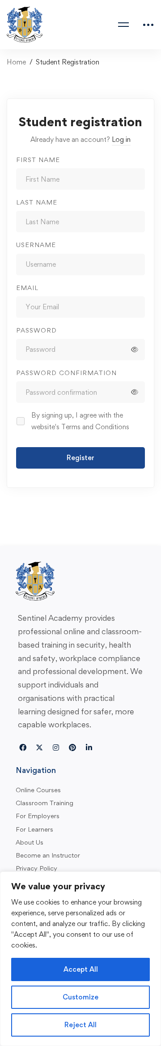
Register (80, 457)
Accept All (81, 969)
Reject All (80, 1024)
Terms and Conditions (95, 427)
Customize (80, 997)
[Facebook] (23, 747)
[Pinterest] (72, 747)
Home (16, 62)
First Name (38, 159)
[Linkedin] (89, 747)
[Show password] (134, 349)
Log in (121, 139)
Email (27, 287)
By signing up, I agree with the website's (80, 421)
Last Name (36, 202)
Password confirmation (66, 372)
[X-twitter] (39, 747)
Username (36, 244)
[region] (80, 958)
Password (36, 330)
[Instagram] (56, 747)
